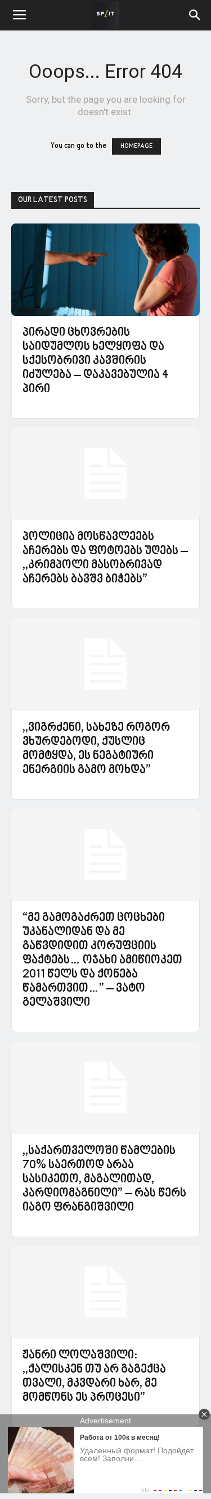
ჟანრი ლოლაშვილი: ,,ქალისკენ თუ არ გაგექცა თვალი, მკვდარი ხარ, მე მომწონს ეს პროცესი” (94, 1377)
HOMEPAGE (136, 146)
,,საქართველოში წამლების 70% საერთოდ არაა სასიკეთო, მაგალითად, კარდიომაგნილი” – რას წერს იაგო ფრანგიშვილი (104, 1180)
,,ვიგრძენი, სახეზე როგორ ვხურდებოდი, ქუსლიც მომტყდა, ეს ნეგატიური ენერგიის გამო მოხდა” (96, 749)
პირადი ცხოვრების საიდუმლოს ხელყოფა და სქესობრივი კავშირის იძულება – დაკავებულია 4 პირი (96, 361)
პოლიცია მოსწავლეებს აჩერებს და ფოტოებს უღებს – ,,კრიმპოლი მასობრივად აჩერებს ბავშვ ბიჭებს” (105, 558)
